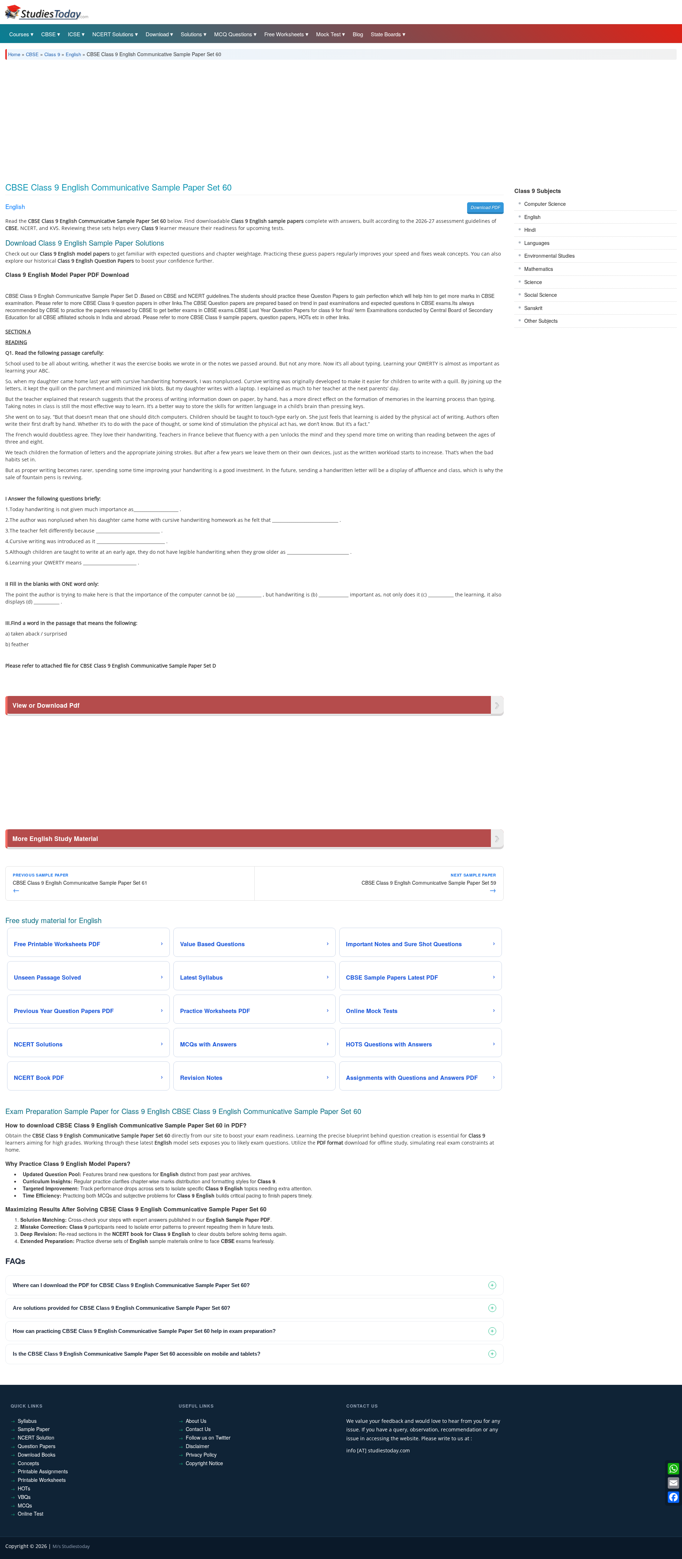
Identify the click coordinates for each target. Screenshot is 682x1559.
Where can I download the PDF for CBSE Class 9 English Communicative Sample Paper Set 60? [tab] (131, 1285)
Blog (358, 34)
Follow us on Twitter (208, 1437)
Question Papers (36, 1446)
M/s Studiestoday (71, 1546)
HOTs (24, 1488)
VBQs (24, 1496)
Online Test (30, 1513)
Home (14, 54)
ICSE (74, 34)
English (73, 54)
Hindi (530, 229)
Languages (537, 242)
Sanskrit (533, 307)
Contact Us (198, 1428)
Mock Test (328, 34)
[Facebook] (673, 1497)
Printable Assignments (43, 1471)
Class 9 (52, 54)
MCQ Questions (233, 34)
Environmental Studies (549, 255)
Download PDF (485, 207)
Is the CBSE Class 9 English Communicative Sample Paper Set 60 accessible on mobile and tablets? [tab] (136, 1354)
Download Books (36, 1454)
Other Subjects (541, 320)
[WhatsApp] (673, 1469)
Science (533, 281)
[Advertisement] (218, 118)
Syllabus (27, 1420)
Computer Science (545, 203)
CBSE (48, 34)
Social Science (540, 294)
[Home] (46, 12)
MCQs (25, 1505)
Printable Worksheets (42, 1479)
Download (157, 34)
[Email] (673, 1483)
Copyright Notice (204, 1463)
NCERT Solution (36, 1437)
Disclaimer (197, 1446)
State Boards (386, 34)
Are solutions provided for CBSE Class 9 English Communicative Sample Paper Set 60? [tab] (121, 1308)
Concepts (28, 1463)
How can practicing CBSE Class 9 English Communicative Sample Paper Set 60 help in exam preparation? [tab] (144, 1331)
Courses (19, 34)
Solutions (191, 34)
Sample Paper (34, 1428)
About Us (196, 1420)
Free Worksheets (284, 34)
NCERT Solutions (113, 34)
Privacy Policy (201, 1454)
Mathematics (538, 268)
